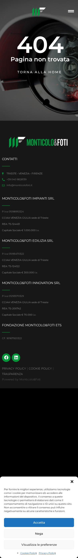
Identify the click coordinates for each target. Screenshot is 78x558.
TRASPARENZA (12, 374)
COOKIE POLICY (40, 368)
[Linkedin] (16, 357)
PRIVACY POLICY (14, 368)
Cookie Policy (28, 553)
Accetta (39, 522)
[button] (72, 482)
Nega (39, 533)
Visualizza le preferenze (39, 545)
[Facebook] (6, 357)
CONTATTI (9, 159)
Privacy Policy (47, 553)
